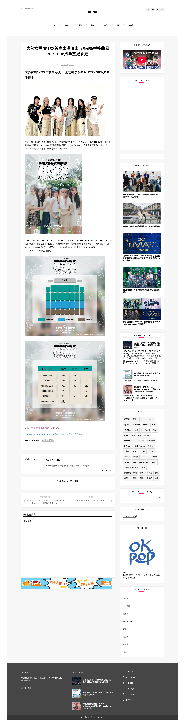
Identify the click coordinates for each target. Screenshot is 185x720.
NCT (139, 435)
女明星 (125, 644)
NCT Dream (152, 457)
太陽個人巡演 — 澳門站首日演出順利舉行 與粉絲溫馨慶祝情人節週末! (147, 345)
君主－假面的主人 (131, 468)
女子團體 (126, 606)
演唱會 (125, 599)
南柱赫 (147, 435)
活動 (117, 25)
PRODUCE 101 (129, 441)
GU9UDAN (127, 430)
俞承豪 (151, 451)
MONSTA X (145, 430)
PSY (134, 451)
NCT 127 (127, 446)
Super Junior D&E (141, 462)
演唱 (125, 652)
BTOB (126, 435)
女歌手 (125, 614)
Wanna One (127, 621)
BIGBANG (136, 425)
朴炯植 (150, 446)
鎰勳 (157, 478)
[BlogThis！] (45, 440)
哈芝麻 (127, 419)
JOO (142, 457)
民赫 (157, 473)
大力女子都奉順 (130, 473)
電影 (125, 629)
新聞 (80, 25)
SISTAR (142, 451)
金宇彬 (127, 457)
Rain (155, 430)
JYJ (133, 435)
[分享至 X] (48, 440)
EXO (153, 425)
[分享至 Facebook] (50, 440)
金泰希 (149, 478)
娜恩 (141, 473)
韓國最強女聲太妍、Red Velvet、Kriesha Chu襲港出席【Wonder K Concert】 (147, 389)
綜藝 (105, 25)
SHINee (146, 425)
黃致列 (135, 419)
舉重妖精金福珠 (130, 478)
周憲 (143, 468)
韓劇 (93, 25)
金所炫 (135, 457)
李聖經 (127, 451)
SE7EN (126, 462)
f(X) (154, 462)
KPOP (67, 25)
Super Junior (147, 419)
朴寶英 (149, 473)
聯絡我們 (131, 25)
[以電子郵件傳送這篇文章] (43, 440)
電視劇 (125, 637)
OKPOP (93, 12)
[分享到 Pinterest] (52, 440)
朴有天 (141, 441)
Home (53, 25)
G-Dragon (151, 441)
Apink (126, 425)
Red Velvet (140, 446)
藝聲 (141, 478)
